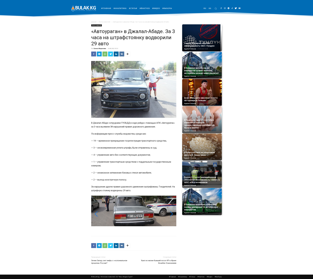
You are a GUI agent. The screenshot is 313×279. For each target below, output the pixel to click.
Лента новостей (104, 22)
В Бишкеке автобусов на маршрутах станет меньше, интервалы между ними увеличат (201, 70)
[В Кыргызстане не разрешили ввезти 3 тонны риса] (202, 147)
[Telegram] (228, 8)
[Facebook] (221, 8)
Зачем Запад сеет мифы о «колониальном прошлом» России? (109, 261)
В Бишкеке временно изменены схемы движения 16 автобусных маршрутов (201, 207)
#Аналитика (182, 277)
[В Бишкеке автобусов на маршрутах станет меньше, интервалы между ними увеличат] (202, 65)
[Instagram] (225, 8)
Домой (93, 22)
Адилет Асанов (190, 49)
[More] (127, 54)
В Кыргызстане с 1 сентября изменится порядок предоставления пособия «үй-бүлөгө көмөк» (199, 124)
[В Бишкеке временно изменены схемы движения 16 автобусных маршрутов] (202, 201)
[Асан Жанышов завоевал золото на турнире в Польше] (202, 92)
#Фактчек (200, 277)
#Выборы (218, 277)
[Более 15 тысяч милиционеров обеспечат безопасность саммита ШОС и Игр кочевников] (202, 173)
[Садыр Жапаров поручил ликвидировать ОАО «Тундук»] (202, 37)
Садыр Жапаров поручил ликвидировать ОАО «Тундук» (199, 44)
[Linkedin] (116, 54)
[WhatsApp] (104, 54)
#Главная (172, 277)
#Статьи (192, 277)
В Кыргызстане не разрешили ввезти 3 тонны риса (199, 153)
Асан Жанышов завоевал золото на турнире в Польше (201, 99)
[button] (215, 8)
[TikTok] (232, 8)
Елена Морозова (100, 48)
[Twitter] (236, 8)
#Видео (209, 277)
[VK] (121, 54)
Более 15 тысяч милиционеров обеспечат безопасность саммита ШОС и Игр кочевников (202, 180)
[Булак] (83, 8)
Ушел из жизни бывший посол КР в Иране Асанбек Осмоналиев (158, 261)
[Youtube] (239, 8)
